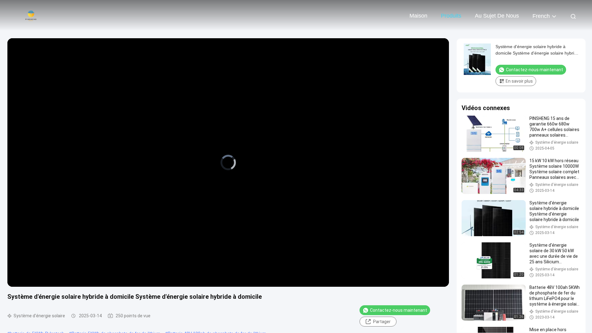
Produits (451, 16)
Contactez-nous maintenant (398, 310)
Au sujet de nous (497, 16)
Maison (418, 16)
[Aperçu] (30, 15)
